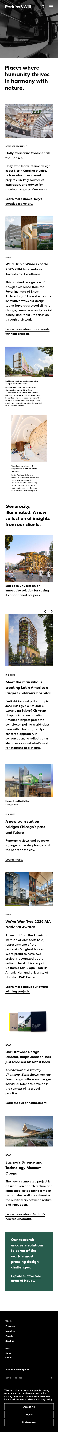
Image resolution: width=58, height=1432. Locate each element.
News (7, 1349)
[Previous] (45, 611)
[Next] (52, 611)
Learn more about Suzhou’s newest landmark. (25, 1216)
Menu (51, 6)
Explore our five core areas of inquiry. (26, 1278)
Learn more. (14, 859)
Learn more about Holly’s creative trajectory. (23, 201)
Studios (9, 1341)
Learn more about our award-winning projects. (27, 331)
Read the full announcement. (26, 1103)
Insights (10, 1331)
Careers (8, 1353)
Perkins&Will (22, 8)
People (9, 1336)
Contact (9, 1357)
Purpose (10, 1326)
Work (8, 1321)
